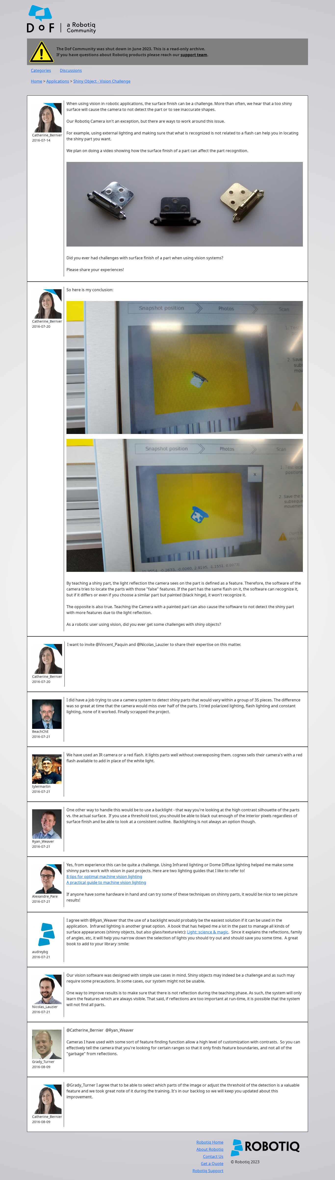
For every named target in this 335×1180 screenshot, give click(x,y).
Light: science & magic (207, 932)
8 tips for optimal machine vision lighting (104, 876)
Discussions (71, 70)
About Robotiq (209, 1149)
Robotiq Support (208, 1170)
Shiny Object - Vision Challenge (101, 81)
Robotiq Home (209, 1142)
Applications (57, 81)
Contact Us (213, 1156)
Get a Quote (212, 1163)
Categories (41, 70)
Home (36, 81)
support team (193, 54)
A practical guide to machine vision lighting (106, 882)
